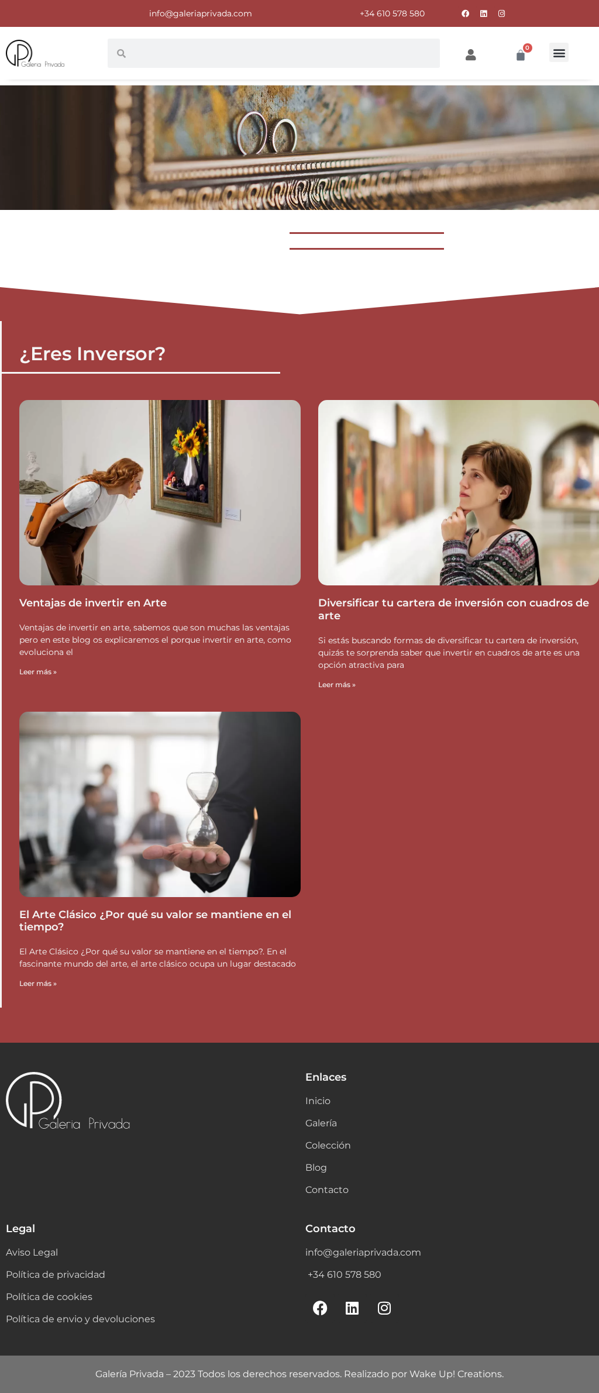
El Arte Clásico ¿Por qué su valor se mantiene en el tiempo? (155, 921)
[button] (559, 52)
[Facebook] (465, 13)
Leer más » (38, 671)
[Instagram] (502, 13)
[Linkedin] (483, 13)
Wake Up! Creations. (456, 1374)
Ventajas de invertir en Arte (93, 602)
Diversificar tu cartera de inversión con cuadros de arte (453, 609)
